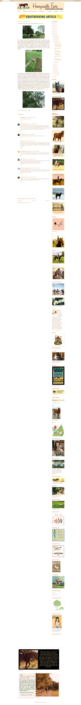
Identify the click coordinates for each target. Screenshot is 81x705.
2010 (54, 33)
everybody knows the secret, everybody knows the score (57, 45)
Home (19, 11)
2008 (54, 76)
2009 (54, 35)
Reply (21, 120)
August (55, 62)
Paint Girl (22, 159)
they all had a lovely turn (57, 49)
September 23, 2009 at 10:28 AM (29, 134)
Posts (54, 592)
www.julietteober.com (56, 402)
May (55, 67)
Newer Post (20, 200)
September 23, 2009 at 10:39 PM (34, 168)
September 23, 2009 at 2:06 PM (33, 151)
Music (61, 11)
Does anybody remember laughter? (58, 51)
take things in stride (57, 42)
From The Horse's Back (38, 86)
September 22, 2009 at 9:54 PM (30, 117)
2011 (54, 31)
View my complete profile (56, 330)
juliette (60, 310)
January (55, 74)
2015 (54, 25)
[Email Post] (29, 110)
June (55, 66)
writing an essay (59, 322)
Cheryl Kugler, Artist (24, 151)
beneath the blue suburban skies (57, 54)
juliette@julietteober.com (56, 348)
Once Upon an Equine (24, 168)
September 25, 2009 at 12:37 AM (29, 177)
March (55, 71)
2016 (54, 23)
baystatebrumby (23, 124)
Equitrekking (42, 11)
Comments (55, 594)
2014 (54, 26)
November (56, 38)
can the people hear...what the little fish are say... (58, 59)
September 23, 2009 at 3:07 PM (29, 159)
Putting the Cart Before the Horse (30, 11)
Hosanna (21, 134)
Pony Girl (22, 177)
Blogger (45, 702)
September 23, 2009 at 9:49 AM (31, 124)
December (56, 36)
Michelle (24, 86)
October (55, 39)
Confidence (49, 11)
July (55, 64)
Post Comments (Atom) (26, 202)
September (56, 41)
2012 (54, 30)
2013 (54, 28)
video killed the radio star (57, 56)
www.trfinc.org (54, 394)
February (56, 72)
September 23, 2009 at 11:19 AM (29, 140)
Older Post (47, 200)
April (55, 69)
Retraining (56, 11)
